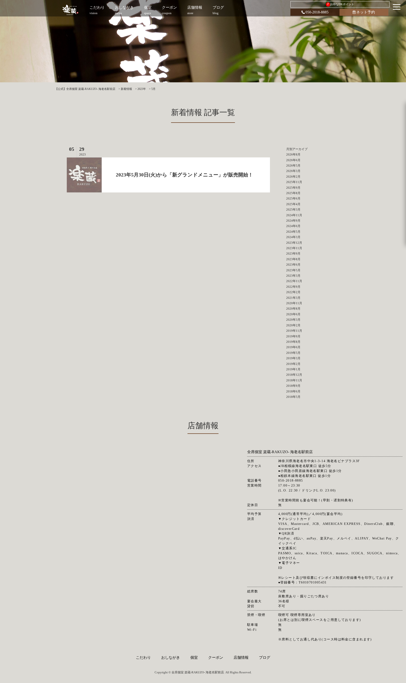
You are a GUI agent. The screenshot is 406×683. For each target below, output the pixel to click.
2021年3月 (293, 298)
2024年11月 (294, 215)
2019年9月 (293, 336)
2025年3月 (293, 209)
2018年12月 (294, 374)
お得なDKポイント (340, 4)
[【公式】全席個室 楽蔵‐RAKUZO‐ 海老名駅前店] (70, 10)
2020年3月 (293, 319)
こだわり (143, 657)
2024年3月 (293, 237)
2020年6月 (293, 314)
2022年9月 (293, 286)
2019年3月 (293, 358)
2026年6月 (293, 160)
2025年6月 (293, 198)
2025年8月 (293, 193)
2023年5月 (293, 270)
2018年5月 (293, 397)
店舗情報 (241, 657)
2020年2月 (293, 325)
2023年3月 (293, 275)
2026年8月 (293, 154)
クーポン (215, 657)
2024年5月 (293, 231)
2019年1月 (293, 369)
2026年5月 (293, 165)
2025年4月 (293, 204)
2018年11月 (294, 380)
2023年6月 (293, 264)
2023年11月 (294, 248)
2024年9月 (293, 220)
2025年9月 (293, 187)
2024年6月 (293, 226)
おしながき (170, 657)
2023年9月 (293, 253)
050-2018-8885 (316, 12)
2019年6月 (293, 347)
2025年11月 (294, 182)
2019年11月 (294, 330)
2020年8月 (293, 308)
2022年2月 (293, 292)
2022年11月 (294, 281)
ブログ (264, 657)
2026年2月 (293, 176)
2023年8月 (293, 259)
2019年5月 (293, 353)
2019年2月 (293, 364)
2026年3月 (293, 171)
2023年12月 (294, 242)
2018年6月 (293, 391)
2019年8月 (293, 341)
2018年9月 (293, 385)
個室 (194, 657)
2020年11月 (294, 303)
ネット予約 (365, 12)
